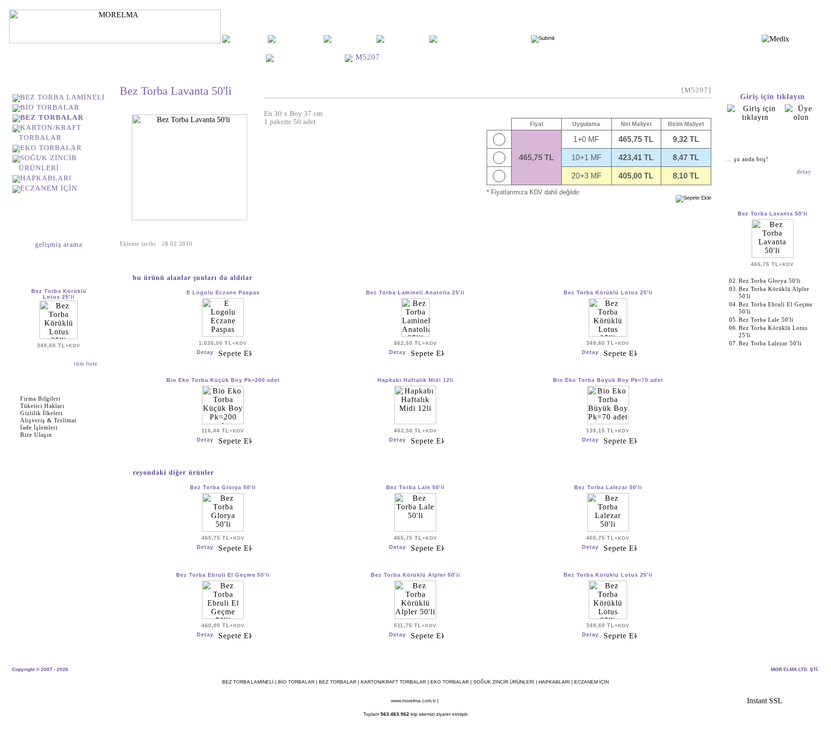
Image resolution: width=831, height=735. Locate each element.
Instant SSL (764, 701)
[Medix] (775, 39)
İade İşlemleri (39, 427)
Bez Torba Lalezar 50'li (608, 487)
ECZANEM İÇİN (48, 188)
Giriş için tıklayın (772, 96)
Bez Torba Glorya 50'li (223, 487)
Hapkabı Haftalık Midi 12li (415, 380)
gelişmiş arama (58, 244)
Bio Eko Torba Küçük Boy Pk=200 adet (223, 380)
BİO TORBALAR (49, 107)
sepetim (772, 138)
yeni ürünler (354, 39)
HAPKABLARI (46, 178)
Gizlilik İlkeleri (41, 413)
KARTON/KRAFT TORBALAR (393, 681)
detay (805, 171)
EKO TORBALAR (51, 148)
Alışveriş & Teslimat (48, 420)
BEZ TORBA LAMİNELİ (62, 97)
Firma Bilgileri (40, 398)
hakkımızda (299, 39)
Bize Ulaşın (36, 434)
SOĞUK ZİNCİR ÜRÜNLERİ (503, 681)
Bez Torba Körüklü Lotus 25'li (59, 294)
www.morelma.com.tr (413, 700)
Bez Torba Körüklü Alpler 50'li (415, 575)
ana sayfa (248, 39)
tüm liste (87, 363)
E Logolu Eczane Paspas (223, 292)
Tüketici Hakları (42, 406)
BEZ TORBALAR (310, 57)
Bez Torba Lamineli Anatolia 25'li (415, 292)
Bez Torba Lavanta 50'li (772, 213)
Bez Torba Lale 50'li (415, 487)
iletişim (406, 39)
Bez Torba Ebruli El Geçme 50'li (223, 575)
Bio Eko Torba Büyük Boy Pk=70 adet (608, 380)
